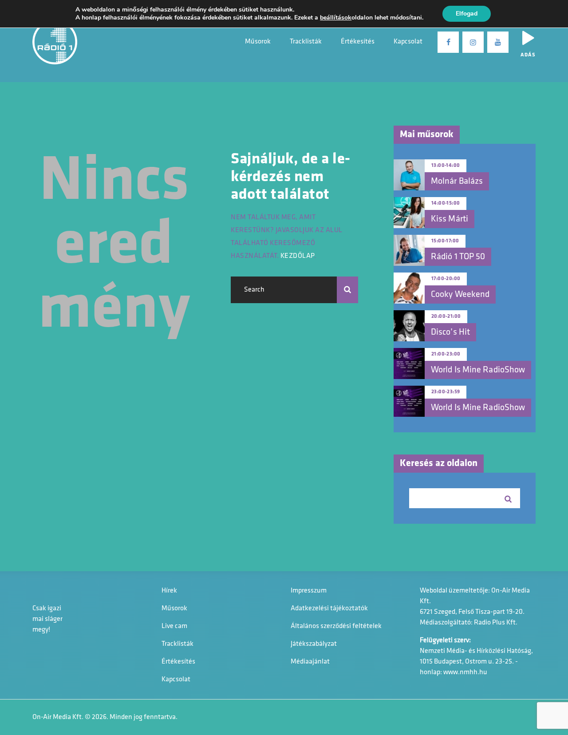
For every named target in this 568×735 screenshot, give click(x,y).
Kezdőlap (297, 256)
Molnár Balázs (457, 181)
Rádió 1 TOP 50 (458, 257)
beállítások (335, 18)
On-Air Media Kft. (57, 717)
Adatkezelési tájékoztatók (329, 608)
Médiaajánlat (310, 661)
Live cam (174, 626)
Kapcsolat (176, 679)
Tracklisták (177, 644)
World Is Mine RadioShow (478, 370)
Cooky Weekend (460, 294)
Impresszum (309, 590)
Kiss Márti (449, 219)
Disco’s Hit (450, 332)
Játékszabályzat (314, 644)
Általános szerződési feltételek (336, 626)
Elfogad (466, 13)
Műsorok (174, 608)
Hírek (169, 590)
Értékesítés (178, 661)
